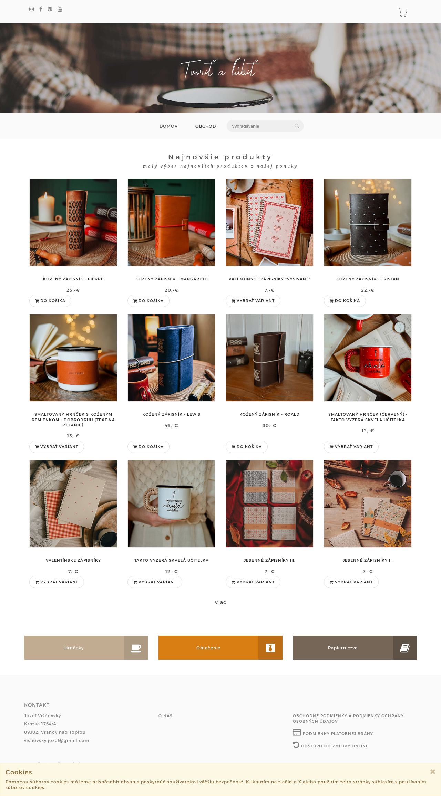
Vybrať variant (255, 300)
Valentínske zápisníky (73, 560)
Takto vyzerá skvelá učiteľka (171, 560)
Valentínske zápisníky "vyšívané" (270, 279)
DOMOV (169, 126)
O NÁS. (166, 715)
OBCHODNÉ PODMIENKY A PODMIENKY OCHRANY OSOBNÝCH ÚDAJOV (348, 718)
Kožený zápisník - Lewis (171, 414)
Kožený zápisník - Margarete (171, 279)
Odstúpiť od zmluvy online (334, 746)
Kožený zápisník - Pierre (73, 279)
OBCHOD (205, 126)
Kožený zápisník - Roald (269, 414)
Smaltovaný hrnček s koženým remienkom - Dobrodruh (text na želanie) (73, 419)
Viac (220, 602)
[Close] (433, 771)
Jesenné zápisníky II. (368, 560)
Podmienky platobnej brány (337, 733)
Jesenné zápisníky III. (269, 560)
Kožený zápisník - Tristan (367, 279)
